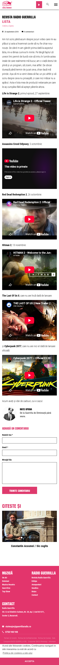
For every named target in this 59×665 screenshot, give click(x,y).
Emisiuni (5, 581)
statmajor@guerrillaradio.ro (18, 626)
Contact (35, 595)
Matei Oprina (26, 409)
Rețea (34, 591)
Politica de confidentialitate (27, 638)
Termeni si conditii (10, 638)
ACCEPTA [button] (29, 661)
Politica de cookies (44, 638)
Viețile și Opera (8, 26)
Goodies (35, 588)
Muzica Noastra (8, 584)
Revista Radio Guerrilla (19, 16)
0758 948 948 (11, 632)
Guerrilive (6, 588)
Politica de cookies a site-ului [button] (17, 653)
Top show (6, 591)
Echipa (34, 581)
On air (4, 577)
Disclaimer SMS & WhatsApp (37, 642)
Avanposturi (36, 584)
